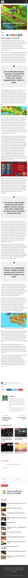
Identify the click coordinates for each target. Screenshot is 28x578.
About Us (6, 567)
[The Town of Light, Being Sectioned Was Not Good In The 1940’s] (7, 432)
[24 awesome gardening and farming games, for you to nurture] (3, 543)
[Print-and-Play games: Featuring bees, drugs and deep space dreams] (3, 519)
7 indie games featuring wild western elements (16, 551)
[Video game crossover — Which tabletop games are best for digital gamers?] (3, 528)
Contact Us (11, 567)
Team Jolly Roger (4, 384)
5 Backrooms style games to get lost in (14, 508)
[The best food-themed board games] (3, 533)
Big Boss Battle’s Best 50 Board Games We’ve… (16, 512)
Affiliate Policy (14, 571)
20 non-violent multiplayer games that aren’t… (16, 536)
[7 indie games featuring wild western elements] (3, 552)
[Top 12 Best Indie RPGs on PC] (3, 548)
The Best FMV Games (11, 522)
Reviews (4, 20)
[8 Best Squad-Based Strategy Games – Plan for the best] (3, 505)
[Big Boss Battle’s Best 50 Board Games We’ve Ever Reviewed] (3, 514)
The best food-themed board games (14, 532)
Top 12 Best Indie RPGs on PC (13, 546)
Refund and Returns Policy (17, 569)
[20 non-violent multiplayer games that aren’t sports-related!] (3, 538)
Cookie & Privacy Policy (19, 567)
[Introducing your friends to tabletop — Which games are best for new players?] (3, 557)
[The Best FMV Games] (3, 524)
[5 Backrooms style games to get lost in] (3, 509)
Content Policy (8, 569)
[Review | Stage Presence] (21, 447)
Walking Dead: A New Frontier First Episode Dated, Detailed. (6, 419)
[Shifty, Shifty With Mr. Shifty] (7, 447)
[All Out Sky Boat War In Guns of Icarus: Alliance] (21, 432)
